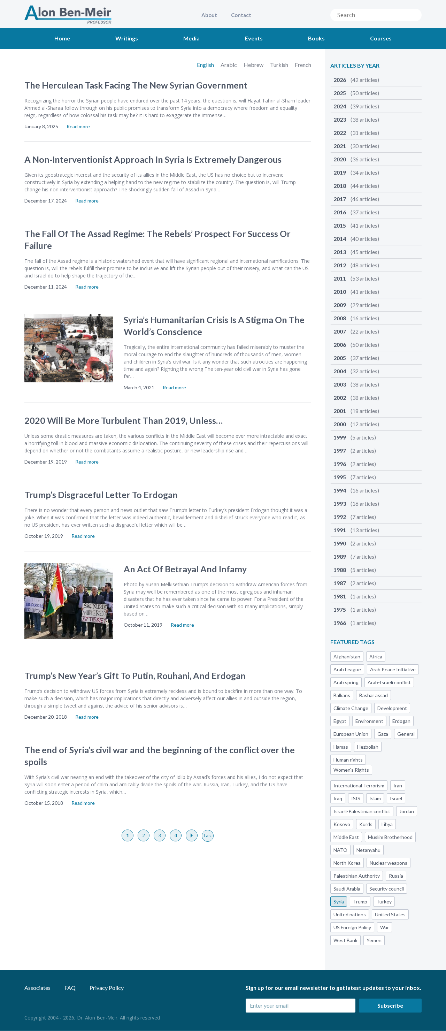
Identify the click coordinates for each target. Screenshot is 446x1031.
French (303, 64)
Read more (78, 126)
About (209, 15)
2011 (356, 278)
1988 (354, 569)
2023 (356, 119)
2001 (356, 410)
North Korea (347, 863)
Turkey (384, 901)
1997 (354, 450)
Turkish (279, 64)
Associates (37, 987)
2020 (356, 159)
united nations (349, 914)
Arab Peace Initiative (393, 669)
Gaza (382, 734)
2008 (356, 318)
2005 (356, 357)
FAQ (70, 987)
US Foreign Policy (352, 927)
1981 (354, 596)
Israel (396, 798)
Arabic (229, 64)
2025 (356, 93)
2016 (356, 212)
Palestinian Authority (356, 876)
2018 (356, 185)
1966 (354, 622)
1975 (354, 609)
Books (316, 38)
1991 (356, 530)
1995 (354, 477)
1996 (354, 463)
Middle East (346, 837)
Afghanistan (346, 656)
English (206, 64)
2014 (356, 238)
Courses (381, 38)
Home (62, 38)
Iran (397, 785)
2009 (356, 304)
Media (191, 38)
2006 (356, 344)
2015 (356, 225)
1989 (354, 556)
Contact (241, 15)
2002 (356, 397)
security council (386, 889)
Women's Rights (351, 770)
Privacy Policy (107, 987)
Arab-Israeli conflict (389, 682)
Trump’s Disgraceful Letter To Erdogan (101, 494)
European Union (350, 734)
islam (375, 798)
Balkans (341, 695)
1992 (354, 516)
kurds (365, 824)
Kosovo (341, 824)
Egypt (339, 721)
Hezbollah (367, 747)
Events (254, 38)
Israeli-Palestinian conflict (361, 811)
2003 (356, 384)
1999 (354, 437)
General (406, 734)
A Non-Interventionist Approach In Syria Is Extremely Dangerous (153, 159)
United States (390, 914)
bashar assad (373, 695)
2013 (356, 252)
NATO (340, 850)
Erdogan (401, 721)
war (384, 927)
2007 (356, 331)
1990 (354, 543)
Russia (396, 876)
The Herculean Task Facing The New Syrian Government (135, 85)
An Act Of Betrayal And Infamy (185, 569)
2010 (356, 291)
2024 (356, 106)
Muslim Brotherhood (390, 837)
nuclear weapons (388, 863)
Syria (338, 901)
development (392, 708)
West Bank (345, 940)
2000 (356, 424)
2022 (356, 132)
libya (387, 824)
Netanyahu (368, 850)
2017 (356, 199)
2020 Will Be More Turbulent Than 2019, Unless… (123, 420)
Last (208, 836)
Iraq (337, 798)
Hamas (340, 747)
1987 (354, 583)
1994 (356, 490)
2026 (356, 79)
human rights (348, 760)
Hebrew (254, 64)
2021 (356, 146)
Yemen (374, 940)
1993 (356, 503)
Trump (360, 901)
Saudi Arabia (346, 889)
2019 (356, 172)
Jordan (406, 811)
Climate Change (350, 708)
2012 (356, 265)
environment (369, 721)
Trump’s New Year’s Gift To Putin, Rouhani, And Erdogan (135, 675)
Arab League (347, 669)
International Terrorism (358, 785)
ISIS (355, 798)
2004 (356, 371)
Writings (126, 38)
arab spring (346, 682)
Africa (375, 656)
